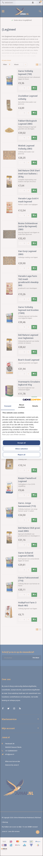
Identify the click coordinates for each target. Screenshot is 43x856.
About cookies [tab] (21, 406)
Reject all (21, 455)
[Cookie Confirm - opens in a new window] (32, 400)
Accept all (21, 443)
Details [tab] (35, 406)
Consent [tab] (7, 406)
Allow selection (21, 449)
